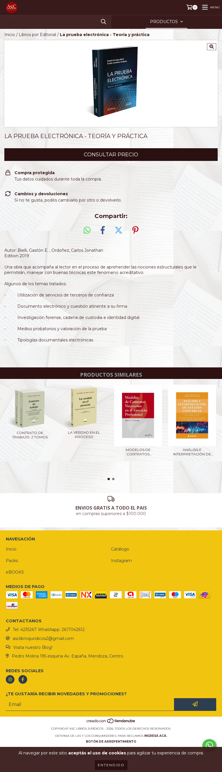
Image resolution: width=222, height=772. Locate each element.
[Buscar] (103, 21)
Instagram (121, 560)
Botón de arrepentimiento (111, 741)
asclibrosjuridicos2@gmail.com (43, 638)
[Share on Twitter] (118, 230)
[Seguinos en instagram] (10, 679)
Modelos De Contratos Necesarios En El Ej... (138, 452)
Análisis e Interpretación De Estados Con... (192, 452)
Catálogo (120, 549)
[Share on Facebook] (102, 230)
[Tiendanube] (111, 723)
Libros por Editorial (37, 34)
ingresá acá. (155, 736)
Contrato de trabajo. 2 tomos (30, 435)
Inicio (9, 34)
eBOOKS (15, 572)
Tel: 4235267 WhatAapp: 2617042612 (49, 629)
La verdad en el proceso (84, 434)
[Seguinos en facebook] (22, 679)
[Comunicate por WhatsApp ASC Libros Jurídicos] (209, 745)
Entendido (111, 765)
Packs (12, 560)
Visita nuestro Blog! (32, 647)
